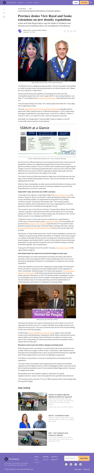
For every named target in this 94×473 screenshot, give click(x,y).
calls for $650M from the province (40, 333)
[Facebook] (71, 464)
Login (75, 2)
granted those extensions (47, 98)
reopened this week (51, 221)
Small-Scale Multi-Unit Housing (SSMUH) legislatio (41, 109)
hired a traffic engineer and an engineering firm (34, 228)
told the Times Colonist (62, 195)
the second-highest (62, 248)
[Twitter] (66, 464)
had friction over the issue (37, 224)
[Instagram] (76, 464)
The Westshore (22, 9)
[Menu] (91, 2)
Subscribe (84, 2)
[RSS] (80, 464)
